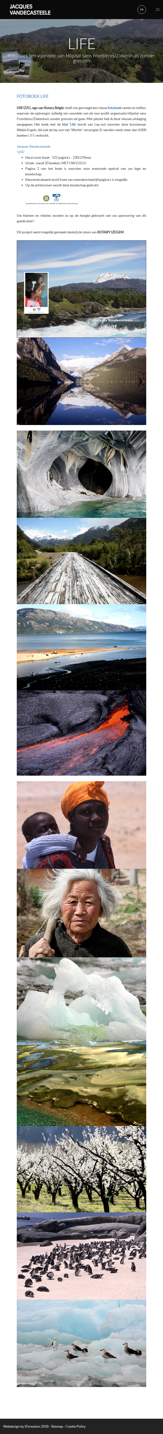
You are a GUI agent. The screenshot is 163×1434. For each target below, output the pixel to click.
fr (141, 9)
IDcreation (21, 1426)
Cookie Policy (76, 1426)
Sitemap (57, 1426)
